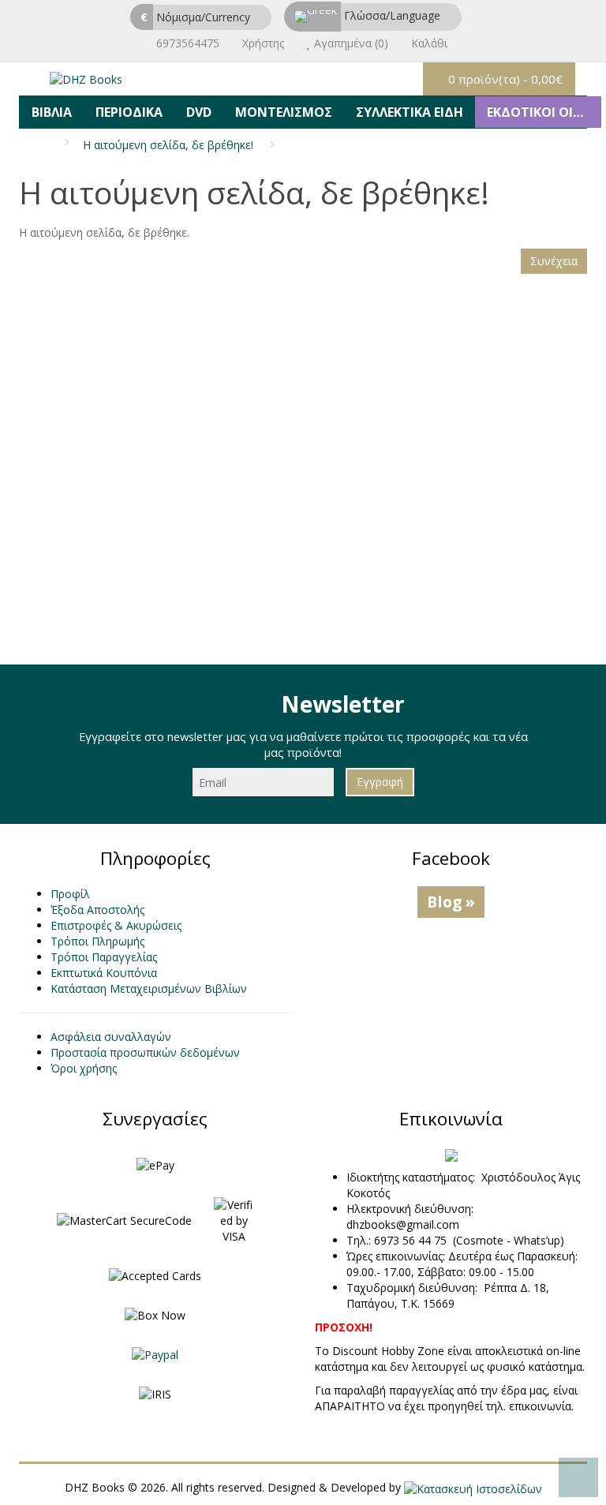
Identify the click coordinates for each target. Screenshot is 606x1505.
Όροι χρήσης (83, 1068)
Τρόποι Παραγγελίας (103, 956)
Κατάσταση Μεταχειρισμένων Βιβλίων (148, 988)
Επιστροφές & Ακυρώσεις (115, 925)
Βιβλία (52, 112)
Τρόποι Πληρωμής (97, 941)
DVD (198, 112)
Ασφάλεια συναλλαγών (110, 1036)
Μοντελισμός (283, 112)
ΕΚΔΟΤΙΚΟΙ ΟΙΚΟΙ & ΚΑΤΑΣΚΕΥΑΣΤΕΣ (544, 112)
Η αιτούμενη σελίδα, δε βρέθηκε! (168, 144)
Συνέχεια (554, 260)
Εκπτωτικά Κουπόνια (103, 972)
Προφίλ (70, 893)
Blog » (451, 901)
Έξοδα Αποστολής (97, 909)
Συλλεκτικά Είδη (409, 112)
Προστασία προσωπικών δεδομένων (145, 1052)
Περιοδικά (129, 112)
